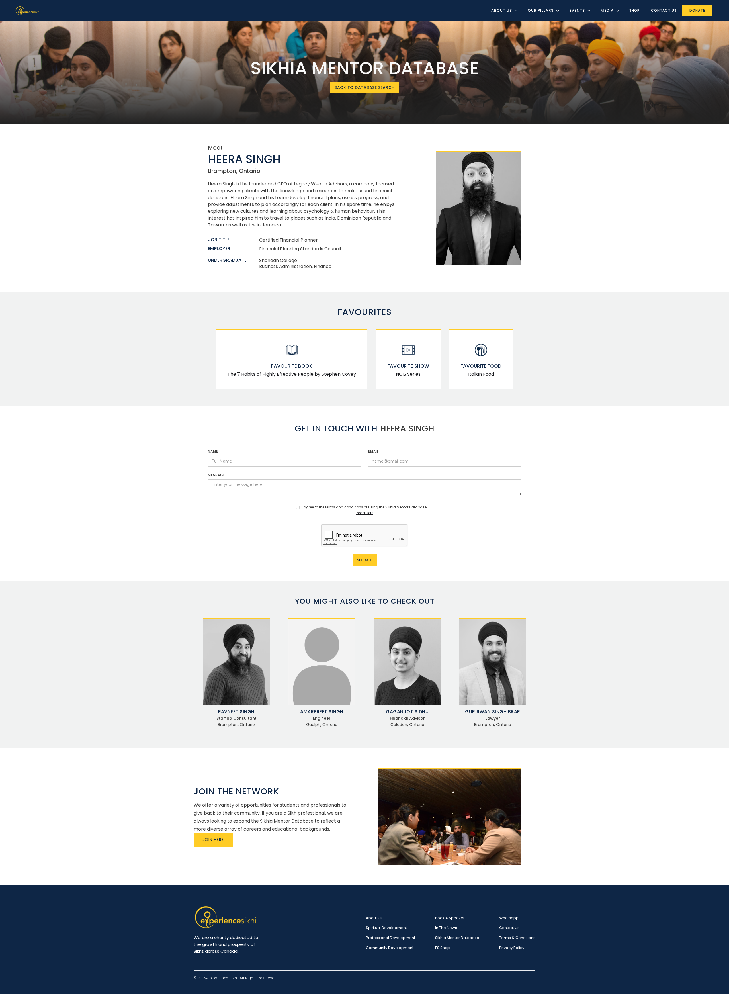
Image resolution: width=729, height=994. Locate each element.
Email (373, 451)
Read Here (364, 512)
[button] (502, 10)
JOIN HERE (213, 839)
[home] (27, 11)
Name (213, 451)
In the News (446, 927)
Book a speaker (450, 917)
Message (216, 475)
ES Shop (442, 947)
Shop (634, 10)
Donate (697, 10)
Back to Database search (364, 87)
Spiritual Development (386, 927)
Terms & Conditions (517, 937)
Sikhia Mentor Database (457, 937)
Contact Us (664, 10)
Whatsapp (509, 917)
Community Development (389, 947)
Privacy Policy (511, 947)
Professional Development (390, 937)
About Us (374, 917)
